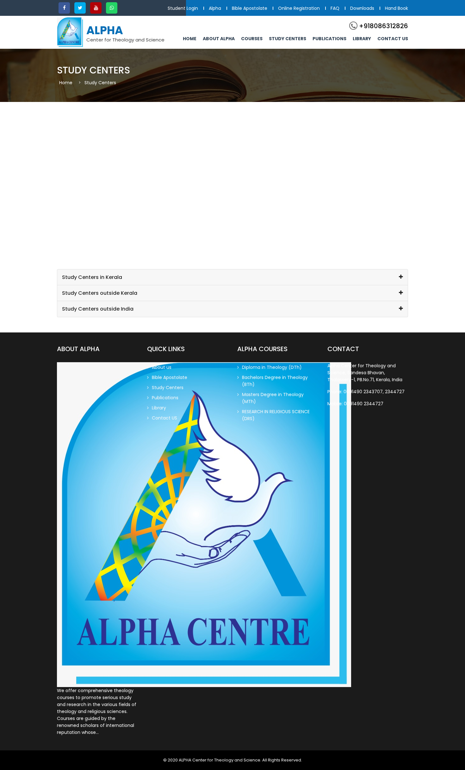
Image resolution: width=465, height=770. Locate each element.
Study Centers (287, 38)
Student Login (183, 8)
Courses (252, 38)
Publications (329, 38)
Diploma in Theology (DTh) (272, 367)
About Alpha (219, 38)
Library (362, 38)
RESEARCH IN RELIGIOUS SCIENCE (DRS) (276, 415)
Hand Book (396, 8)
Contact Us (392, 38)
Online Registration (299, 8)
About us (161, 367)
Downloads (362, 8)
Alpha (215, 8)
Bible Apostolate (249, 8)
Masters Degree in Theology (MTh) (273, 398)
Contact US (164, 418)
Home (189, 38)
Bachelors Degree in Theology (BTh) (275, 381)
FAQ (335, 8)
